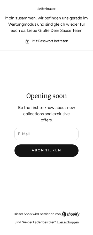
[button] (46, 41)
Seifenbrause (46, 9)
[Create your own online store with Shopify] (70, 214)
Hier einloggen (68, 222)
